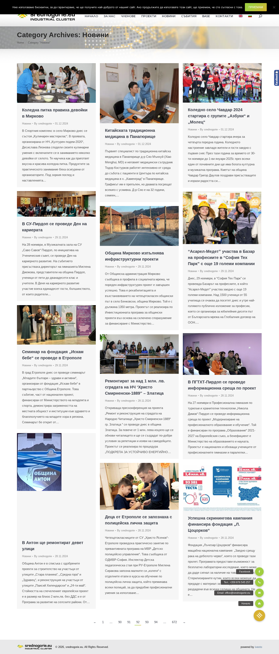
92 (138, 622)
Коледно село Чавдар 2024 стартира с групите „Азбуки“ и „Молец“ (218, 116)
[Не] (274, 7)
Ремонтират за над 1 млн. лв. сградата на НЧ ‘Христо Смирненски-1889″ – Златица (135, 387)
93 (146, 622)
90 (120, 622)
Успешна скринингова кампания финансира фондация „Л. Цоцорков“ (220, 524)
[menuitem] (240, 16)
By (43, 123)
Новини (26, 123)
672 (174, 622)
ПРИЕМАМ (256, 7)
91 (129, 622)
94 (155, 622)
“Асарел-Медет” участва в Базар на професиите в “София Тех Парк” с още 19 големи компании (221, 257)
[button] (259, 615)
